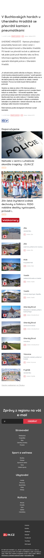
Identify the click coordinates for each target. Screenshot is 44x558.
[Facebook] (3, 121)
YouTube (27, 541)
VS (24, 281)
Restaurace (22, 435)
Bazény (22, 458)
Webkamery (10, 220)
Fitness (22, 460)
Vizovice (27, 354)
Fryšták (27, 370)
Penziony (22, 482)
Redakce (27, 531)
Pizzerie (22, 445)
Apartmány (22, 485)
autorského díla (29, 555)
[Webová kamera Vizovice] (11, 359)
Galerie (22, 509)
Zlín (25, 228)
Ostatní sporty (22, 467)
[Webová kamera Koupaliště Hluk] (11, 264)
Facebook (28, 538)
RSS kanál (28, 544)
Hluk (25, 260)
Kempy (22, 489)
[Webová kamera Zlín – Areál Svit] (11, 249)
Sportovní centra (22, 462)
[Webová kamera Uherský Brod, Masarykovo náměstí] (11, 312)
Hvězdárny (22, 512)
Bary (22, 440)
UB (25, 315)
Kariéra (27, 528)
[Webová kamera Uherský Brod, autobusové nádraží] (11, 327)
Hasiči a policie (16, 36)
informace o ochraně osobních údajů (12, 555)
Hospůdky (22, 438)
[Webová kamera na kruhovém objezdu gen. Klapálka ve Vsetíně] (11, 296)
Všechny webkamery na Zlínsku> (13, 385)
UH (23, 36)
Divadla (22, 505)
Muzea (22, 502)
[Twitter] (6, 121)
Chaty (22, 487)
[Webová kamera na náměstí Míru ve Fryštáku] (11, 375)
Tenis (22, 465)
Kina (22, 507)
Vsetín (26, 275)
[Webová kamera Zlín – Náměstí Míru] (11, 233)
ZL (24, 234)
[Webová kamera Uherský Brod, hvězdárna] (11, 343)
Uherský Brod (30, 307)
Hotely (22, 480)
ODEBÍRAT (32, 421)
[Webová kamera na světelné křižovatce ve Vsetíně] (11, 280)
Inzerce (27, 525)
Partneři (27, 534)
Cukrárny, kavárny (22, 442)
